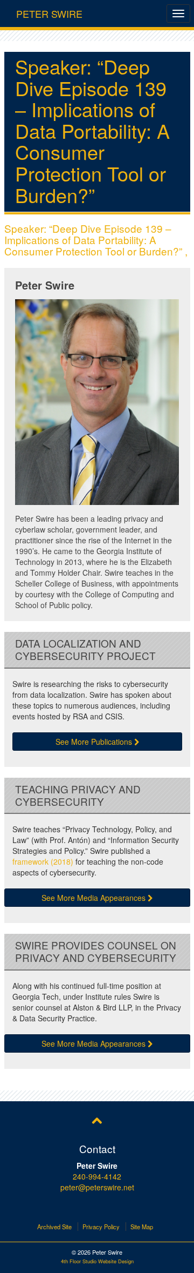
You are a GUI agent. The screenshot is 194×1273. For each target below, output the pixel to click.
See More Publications (95, 741)
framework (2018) (42, 861)
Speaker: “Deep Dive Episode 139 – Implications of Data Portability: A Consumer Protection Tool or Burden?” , (96, 239)
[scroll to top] (97, 1120)
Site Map (141, 1226)
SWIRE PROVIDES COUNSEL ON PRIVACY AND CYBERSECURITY (95, 951)
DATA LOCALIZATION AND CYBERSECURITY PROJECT (85, 649)
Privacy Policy (101, 1226)
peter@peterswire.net (97, 1187)
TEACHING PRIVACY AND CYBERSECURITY (78, 795)
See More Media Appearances (94, 897)
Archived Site (54, 1226)
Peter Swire (49, 11)
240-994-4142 (97, 1176)
